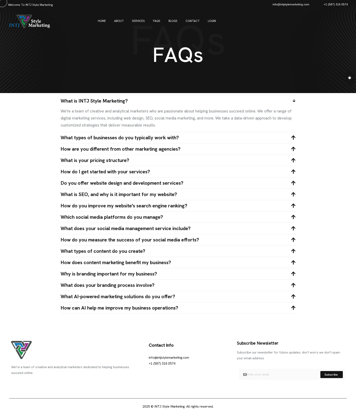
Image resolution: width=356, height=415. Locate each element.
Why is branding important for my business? (109, 274)
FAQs (156, 21)
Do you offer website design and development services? (122, 183)
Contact (193, 21)
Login (212, 21)
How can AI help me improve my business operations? (119, 308)
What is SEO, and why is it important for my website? (119, 194)
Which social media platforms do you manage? (112, 217)
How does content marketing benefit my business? (116, 262)
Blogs (173, 21)
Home (102, 21)
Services (138, 21)
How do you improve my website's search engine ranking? (124, 205)
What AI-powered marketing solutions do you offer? (118, 296)
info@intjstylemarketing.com (169, 357)
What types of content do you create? (103, 251)
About (119, 21)
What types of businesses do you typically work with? (120, 137)
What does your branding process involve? (108, 285)
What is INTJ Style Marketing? (94, 101)
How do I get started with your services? (105, 171)
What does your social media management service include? (126, 228)
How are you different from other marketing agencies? (120, 149)
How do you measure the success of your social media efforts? (130, 239)
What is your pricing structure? (95, 160)
